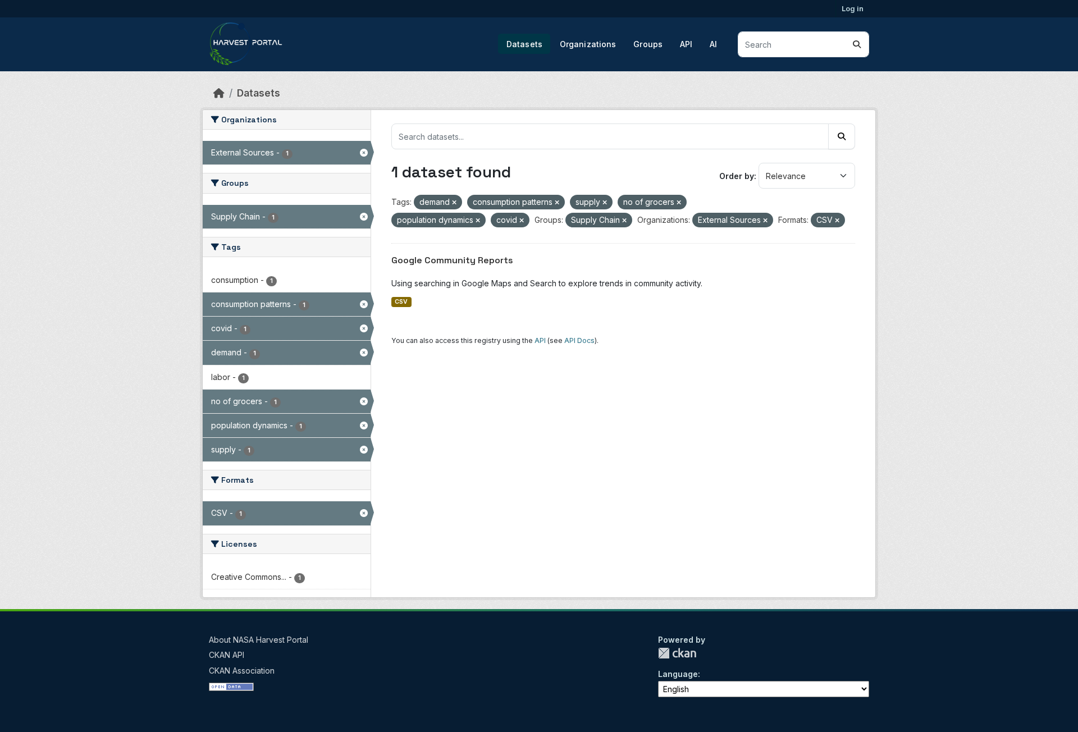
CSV (401, 301)
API (686, 44)
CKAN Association (242, 670)
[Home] (219, 93)
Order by (736, 176)
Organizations (588, 44)
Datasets (524, 44)
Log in (853, 8)
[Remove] (454, 203)
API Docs (579, 340)
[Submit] (857, 44)
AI (713, 44)
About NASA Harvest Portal (258, 639)
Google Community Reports (452, 260)
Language (678, 674)
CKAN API (226, 655)
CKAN (677, 653)
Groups (648, 44)
